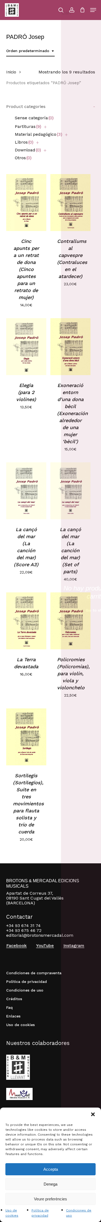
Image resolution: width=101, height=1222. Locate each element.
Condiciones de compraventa (33, 973)
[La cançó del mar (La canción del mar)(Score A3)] (26, 490)
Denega (50, 1184)
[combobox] (30, 51)
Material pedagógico (38, 134)
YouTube (45, 945)
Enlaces (13, 1016)
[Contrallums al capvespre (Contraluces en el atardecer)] (70, 202)
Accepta (50, 1169)
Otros (23, 157)
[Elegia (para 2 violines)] (26, 346)
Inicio (11, 72)
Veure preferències (50, 1199)
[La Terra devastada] (26, 620)
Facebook (16, 945)
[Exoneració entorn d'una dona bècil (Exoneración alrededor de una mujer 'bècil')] (70, 346)
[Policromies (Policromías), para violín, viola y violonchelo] (70, 620)
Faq (9, 1007)
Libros (24, 142)
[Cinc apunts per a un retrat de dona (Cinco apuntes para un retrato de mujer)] (26, 202)
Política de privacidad (26, 981)
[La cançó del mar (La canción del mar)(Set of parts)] (70, 490)
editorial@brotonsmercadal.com (39, 935)
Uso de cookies (20, 1025)
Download (28, 149)
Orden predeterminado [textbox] (27, 51)
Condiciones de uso (24, 990)
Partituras (28, 126)
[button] (93, 1114)
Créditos (14, 999)
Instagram (73, 945)
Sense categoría (34, 117)
